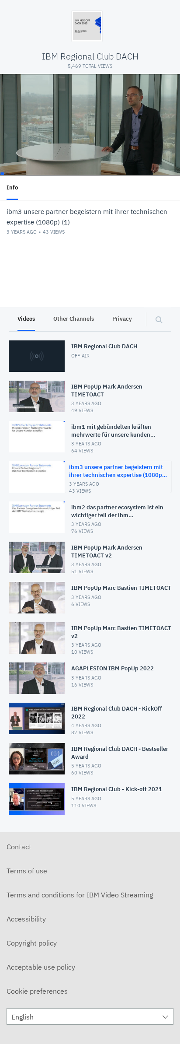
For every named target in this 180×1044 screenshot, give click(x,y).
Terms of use (27, 870)
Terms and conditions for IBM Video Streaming (80, 894)
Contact (19, 846)
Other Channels (73, 318)
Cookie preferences (37, 991)
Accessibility (26, 918)
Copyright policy (32, 943)
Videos (26, 318)
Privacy (122, 318)
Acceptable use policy (41, 967)
